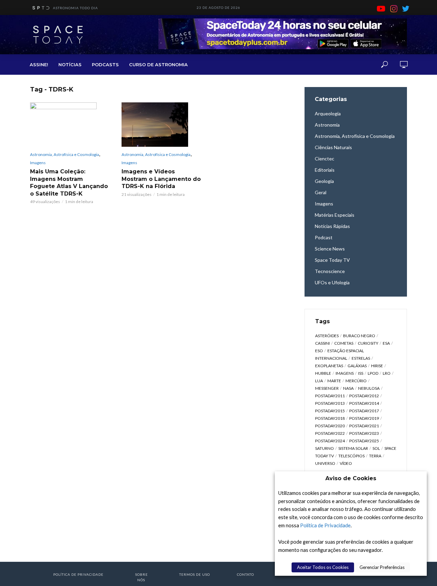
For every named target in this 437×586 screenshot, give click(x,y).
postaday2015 (330, 410)
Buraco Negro (359, 335)
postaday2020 (330, 425)
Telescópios (351, 455)
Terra (375, 455)
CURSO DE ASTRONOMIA (158, 64)
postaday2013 (330, 403)
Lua (319, 380)
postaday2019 (364, 418)
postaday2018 (330, 418)
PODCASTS (105, 64)
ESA (386, 343)
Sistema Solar (353, 448)
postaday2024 (330, 440)
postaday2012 (364, 395)
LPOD (373, 373)
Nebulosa (369, 388)
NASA (348, 388)
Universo (325, 463)
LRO (387, 373)
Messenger (327, 388)
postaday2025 (364, 440)
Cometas (343, 343)
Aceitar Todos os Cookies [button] (323, 567)
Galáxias (357, 365)
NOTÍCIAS (70, 64)
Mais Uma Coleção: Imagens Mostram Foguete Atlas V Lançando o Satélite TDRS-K (69, 182)
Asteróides (327, 335)
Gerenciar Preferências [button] (382, 567)
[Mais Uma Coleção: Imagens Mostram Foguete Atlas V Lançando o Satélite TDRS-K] (69, 124)
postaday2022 (330, 433)
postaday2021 (364, 425)
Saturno (324, 448)
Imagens (38, 162)
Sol (376, 448)
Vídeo (346, 463)
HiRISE (377, 365)
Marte (334, 380)
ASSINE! (39, 64)
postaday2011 (330, 395)
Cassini (322, 343)
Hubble (323, 373)
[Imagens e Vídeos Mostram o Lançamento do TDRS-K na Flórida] (161, 124)
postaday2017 (364, 410)
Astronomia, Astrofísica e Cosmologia (64, 154)
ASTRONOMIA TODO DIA (75, 8)
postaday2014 (364, 403)
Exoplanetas (329, 365)
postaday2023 (364, 433)
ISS (360, 373)
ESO (319, 350)
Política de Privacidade (325, 525)
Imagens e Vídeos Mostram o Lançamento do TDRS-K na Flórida (161, 178)
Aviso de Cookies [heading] (350, 478)
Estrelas (361, 358)
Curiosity (368, 343)
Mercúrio (356, 380)
